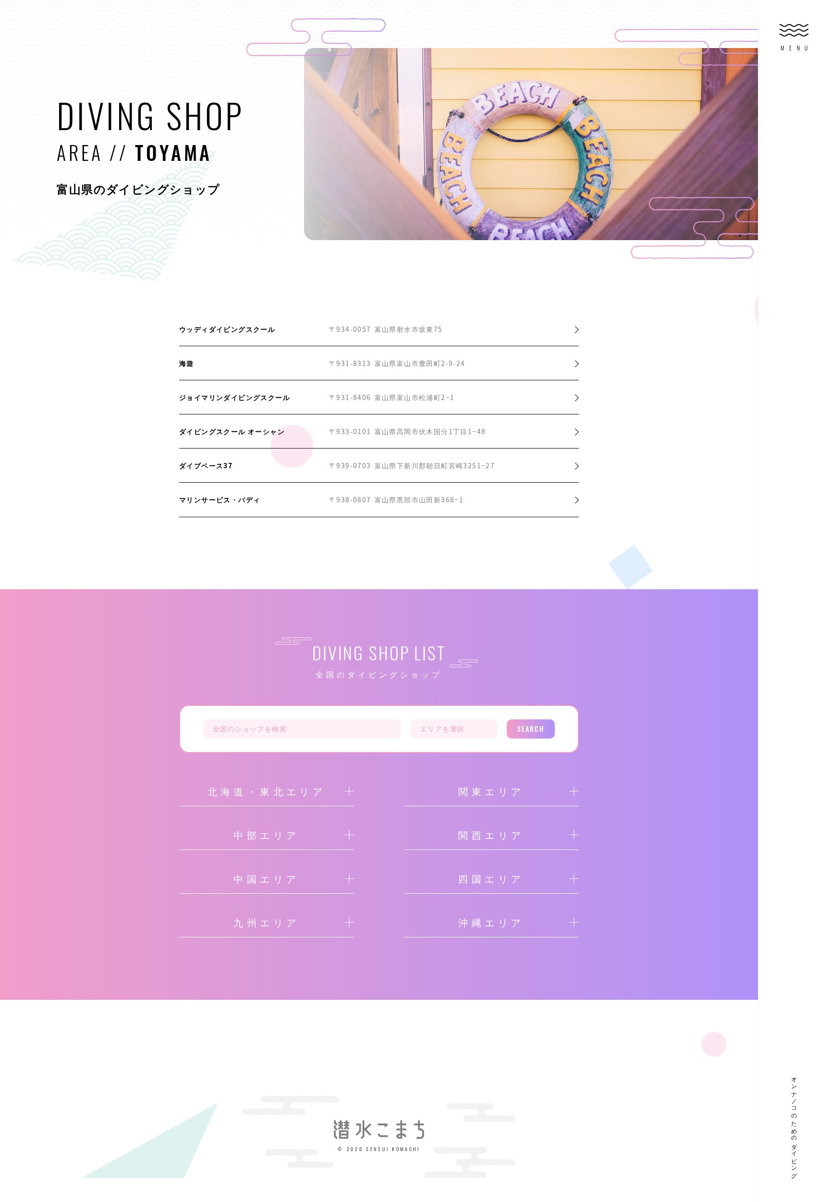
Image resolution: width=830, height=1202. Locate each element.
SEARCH (531, 729)
